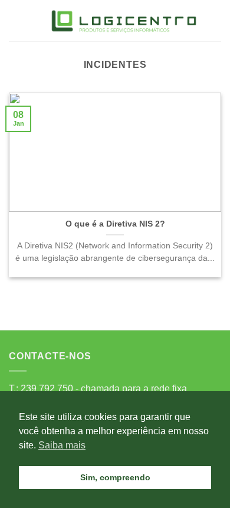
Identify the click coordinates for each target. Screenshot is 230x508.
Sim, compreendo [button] (115, 477)
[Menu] (16, 20)
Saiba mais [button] (62, 445)
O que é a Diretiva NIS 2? (115, 223)
